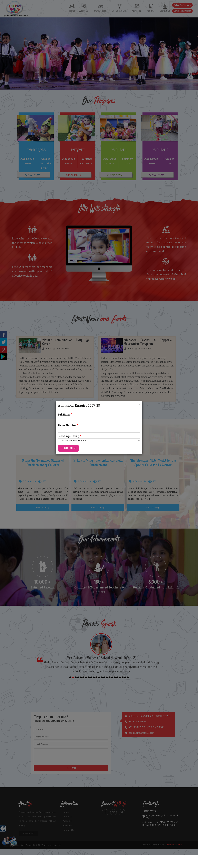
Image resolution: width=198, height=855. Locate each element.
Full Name (65, 414)
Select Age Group (69, 436)
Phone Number (68, 425)
